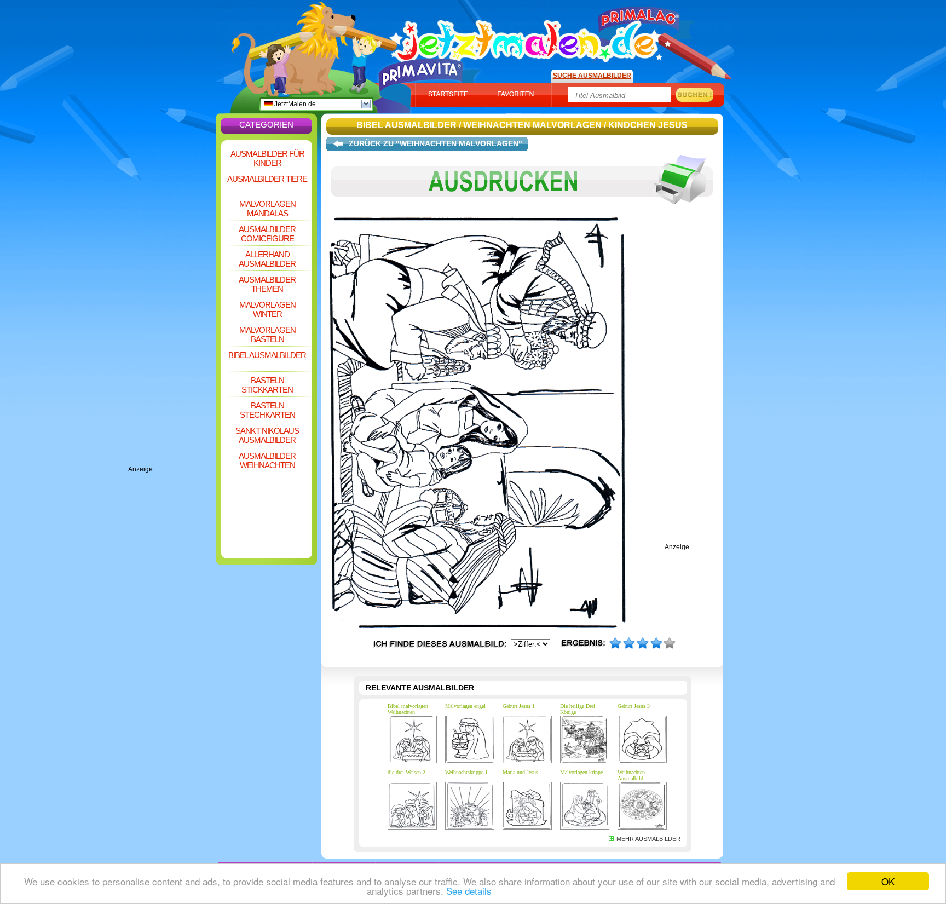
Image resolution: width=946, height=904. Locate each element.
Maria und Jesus (520, 772)
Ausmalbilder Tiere (267, 178)
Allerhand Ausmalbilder (267, 259)
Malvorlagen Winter (267, 309)
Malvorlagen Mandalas (267, 208)
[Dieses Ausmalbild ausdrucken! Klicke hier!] (522, 212)
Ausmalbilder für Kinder (267, 158)
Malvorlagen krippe (581, 772)
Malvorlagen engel (465, 706)
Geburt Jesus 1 (519, 706)
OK (888, 881)
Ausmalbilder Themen (267, 284)
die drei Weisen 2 (406, 772)
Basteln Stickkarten (267, 385)
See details (469, 890)
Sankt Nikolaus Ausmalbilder (267, 435)
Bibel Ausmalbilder (267, 355)
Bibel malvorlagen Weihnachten (408, 709)
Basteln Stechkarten (267, 410)
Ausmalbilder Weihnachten (267, 460)
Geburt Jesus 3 (634, 706)
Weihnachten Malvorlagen (532, 125)
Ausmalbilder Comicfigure (267, 233)
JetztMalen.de (294, 104)
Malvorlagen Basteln (267, 334)
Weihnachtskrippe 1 (466, 772)
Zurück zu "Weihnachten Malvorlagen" (435, 143)
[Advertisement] (172, 301)
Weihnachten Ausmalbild (631, 775)
